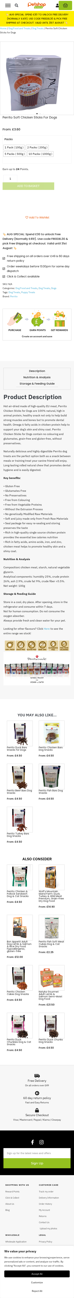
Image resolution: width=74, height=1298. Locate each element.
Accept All (37, 1273)
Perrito (14, 296)
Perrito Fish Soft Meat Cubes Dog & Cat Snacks (51, 944)
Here (47, 628)
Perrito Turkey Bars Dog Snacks (18, 835)
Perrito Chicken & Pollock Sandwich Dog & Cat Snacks (18, 894)
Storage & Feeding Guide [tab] (37, 384)
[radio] (14, 147)
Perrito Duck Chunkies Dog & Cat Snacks (19, 1042)
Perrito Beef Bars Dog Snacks (19, 792)
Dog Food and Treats (19, 28)
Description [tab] (37, 371)
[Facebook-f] (32, 1142)
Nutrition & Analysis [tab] (37, 377)
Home (3, 28)
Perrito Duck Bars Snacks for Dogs (17, 749)
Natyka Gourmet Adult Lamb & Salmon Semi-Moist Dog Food (50, 995)
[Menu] (8, 5)
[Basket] (65, 5)
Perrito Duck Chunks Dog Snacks (51, 1041)
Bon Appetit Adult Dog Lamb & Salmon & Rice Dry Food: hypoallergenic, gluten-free (19, 946)
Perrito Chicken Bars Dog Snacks (51, 749)
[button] (16, 5)
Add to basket (28, 186)
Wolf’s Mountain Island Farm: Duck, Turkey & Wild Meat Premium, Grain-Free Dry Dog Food (51, 896)
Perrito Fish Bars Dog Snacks (51, 792)
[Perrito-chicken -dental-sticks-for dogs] (37, 78)
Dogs (53, 288)
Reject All (37, 1291)
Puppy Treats (28, 292)
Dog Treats (38, 28)
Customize (37, 1282)
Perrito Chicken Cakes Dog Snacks (18, 993)
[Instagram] (41, 1142)
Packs (8, 139)
